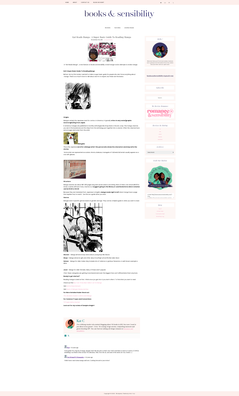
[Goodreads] (65, 336)
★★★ (160, 134)
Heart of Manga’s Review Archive (77, 289)
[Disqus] (101, 367)
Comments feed (160, 214)
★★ (160, 131)
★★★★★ (160, 139)
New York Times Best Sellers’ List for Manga (87, 283)
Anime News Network (73, 286)
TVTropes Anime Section (71, 302)
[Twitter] (68, 336)
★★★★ (160, 137)
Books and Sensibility (119, 15)
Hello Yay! (132, 393)
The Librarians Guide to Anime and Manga (77, 296)
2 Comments (108, 40)
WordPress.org (160, 216)
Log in (160, 208)
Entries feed (160, 211)
